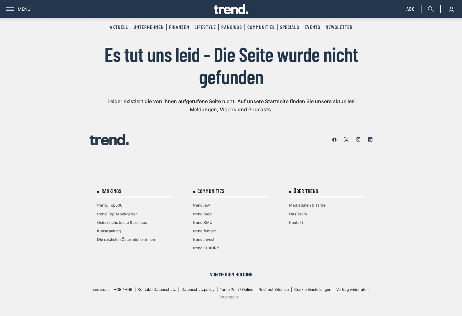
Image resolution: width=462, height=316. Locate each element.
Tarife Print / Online (236, 289)
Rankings (231, 27)
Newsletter (339, 27)
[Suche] (429, 9)
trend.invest (203, 239)
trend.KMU (202, 222)
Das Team (298, 214)
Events (312, 27)
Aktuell (119, 27)
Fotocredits (229, 297)
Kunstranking (109, 231)
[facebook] (334, 139)
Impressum (99, 289)
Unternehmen (149, 27)
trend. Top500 (110, 205)
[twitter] (346, 139)
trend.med (202, 214)
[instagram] (358, 139)
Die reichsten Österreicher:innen (126, 239)
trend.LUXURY (206, 248)
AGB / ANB (123, 289)
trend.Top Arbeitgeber (117, 214)
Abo (410, 9)
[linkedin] (370, 139)
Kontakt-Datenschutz (157, 289)
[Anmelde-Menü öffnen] (451, 9)
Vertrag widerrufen (352, 289)
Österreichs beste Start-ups (122, 222)
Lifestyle (205, 27)
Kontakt (296, 222)
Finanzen (179, 27)
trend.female (204, 231)
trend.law (201, 205)
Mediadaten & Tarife (307, 205)
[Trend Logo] (109, 139)
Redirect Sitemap (274, 289)
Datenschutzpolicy (198, 289)
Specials (289, 27)
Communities (261, 27)
